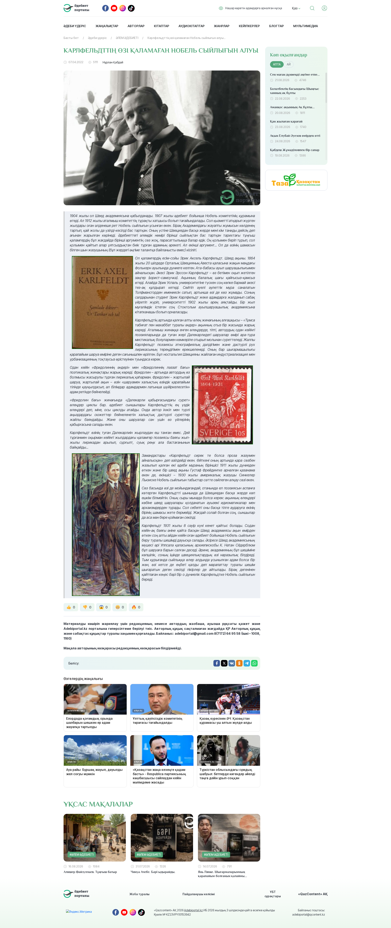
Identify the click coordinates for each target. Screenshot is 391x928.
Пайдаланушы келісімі (198, 894)
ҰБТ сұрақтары (273, 894)
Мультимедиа (305, 26)
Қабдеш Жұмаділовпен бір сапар (294, 150)
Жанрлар (221, 26)
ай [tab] (289, 64)
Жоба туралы (139, 894)
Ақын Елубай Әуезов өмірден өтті (295, 136)
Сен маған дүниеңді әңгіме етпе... (295, 74)
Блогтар (276, 26)
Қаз (295, 8)
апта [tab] (277, 64)
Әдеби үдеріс (75, 26)
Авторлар (136, 26)
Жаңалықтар (107, 26)
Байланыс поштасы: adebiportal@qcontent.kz (308, 912)
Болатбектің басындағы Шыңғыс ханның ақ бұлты (294, 91)
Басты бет (71, 38)
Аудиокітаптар (191, 26)
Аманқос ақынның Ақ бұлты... (292, 107)
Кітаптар (161, 26)
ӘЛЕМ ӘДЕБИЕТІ (127, 38)
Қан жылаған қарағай (286, 121)
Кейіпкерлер (249, 26)
